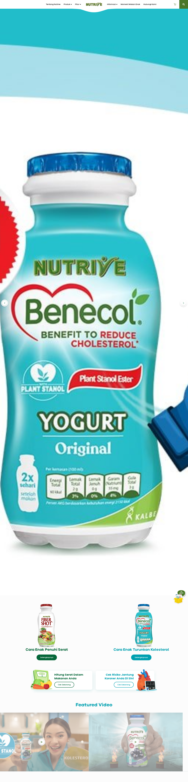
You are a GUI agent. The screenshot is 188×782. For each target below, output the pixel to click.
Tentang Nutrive (53, 4)
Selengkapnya (46, 657)
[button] (68, 4)
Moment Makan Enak (130, 4)
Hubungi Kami (149, 4)
